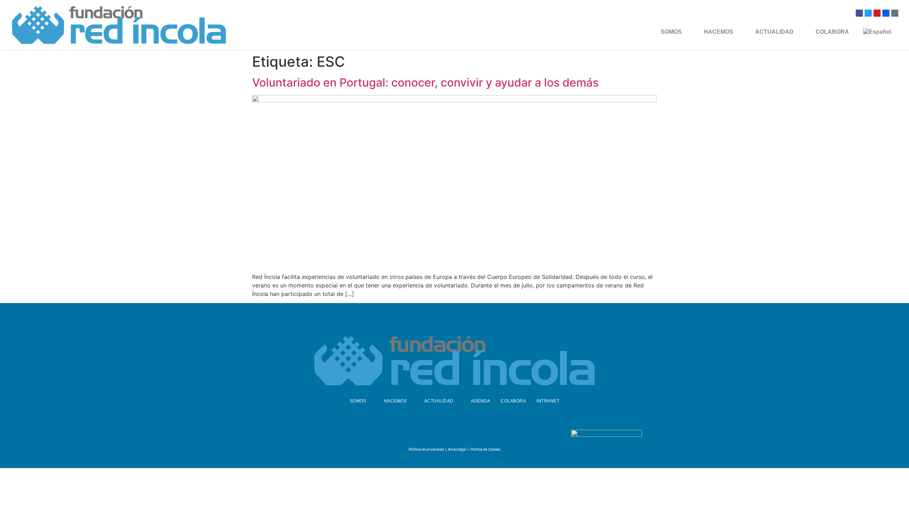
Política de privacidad (426, 449)
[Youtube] (877, 13)
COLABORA (832, 32)
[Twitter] (868, 13)
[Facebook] (859, 13)
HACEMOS (718, 32)
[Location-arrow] (894, 13)
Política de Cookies (485, 449)
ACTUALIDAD (774, 32)
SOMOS (671, 32)
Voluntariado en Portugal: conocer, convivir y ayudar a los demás (425, 82)
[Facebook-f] (435, 435)
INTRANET (548, 401)
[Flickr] (885, 13)
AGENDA (480, 401)
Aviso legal (457, 449)
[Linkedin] (470, 435)
